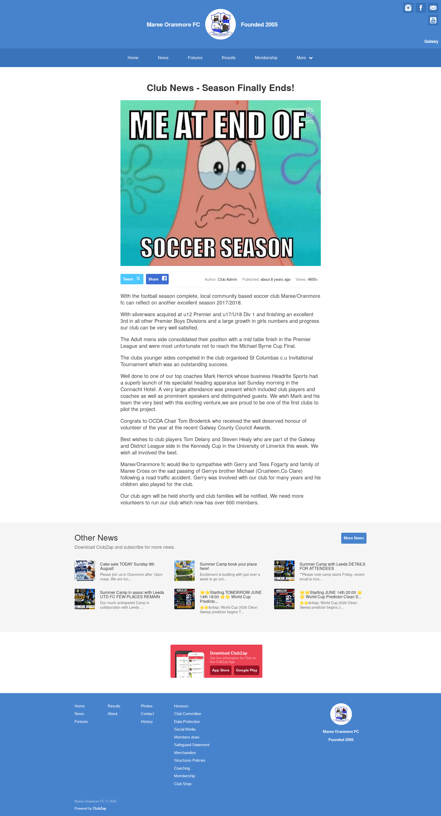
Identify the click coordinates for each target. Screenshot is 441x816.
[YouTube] (433, 20)
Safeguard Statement (191, 745)
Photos (147, 706)
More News (354, 538)
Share (153, 279)
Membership (266, 58)
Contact (147, 713)
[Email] (433, 8)
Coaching (182, 768)
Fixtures (195, 58)
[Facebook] (420, 8)
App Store (220, 670)
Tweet (128, 279)
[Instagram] (408, 8)
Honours (181, 706)
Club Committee (187, 713)
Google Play (246, 670)
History (147, 721)
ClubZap (99, 808)
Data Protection (187, 721)
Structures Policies (189, 760)
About (112, 713)
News (163, 58)
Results (229, 58)
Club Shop (182, 784)
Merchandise (185, 752)
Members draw (186, 737)
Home (133, 58)
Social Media (184, 729)
